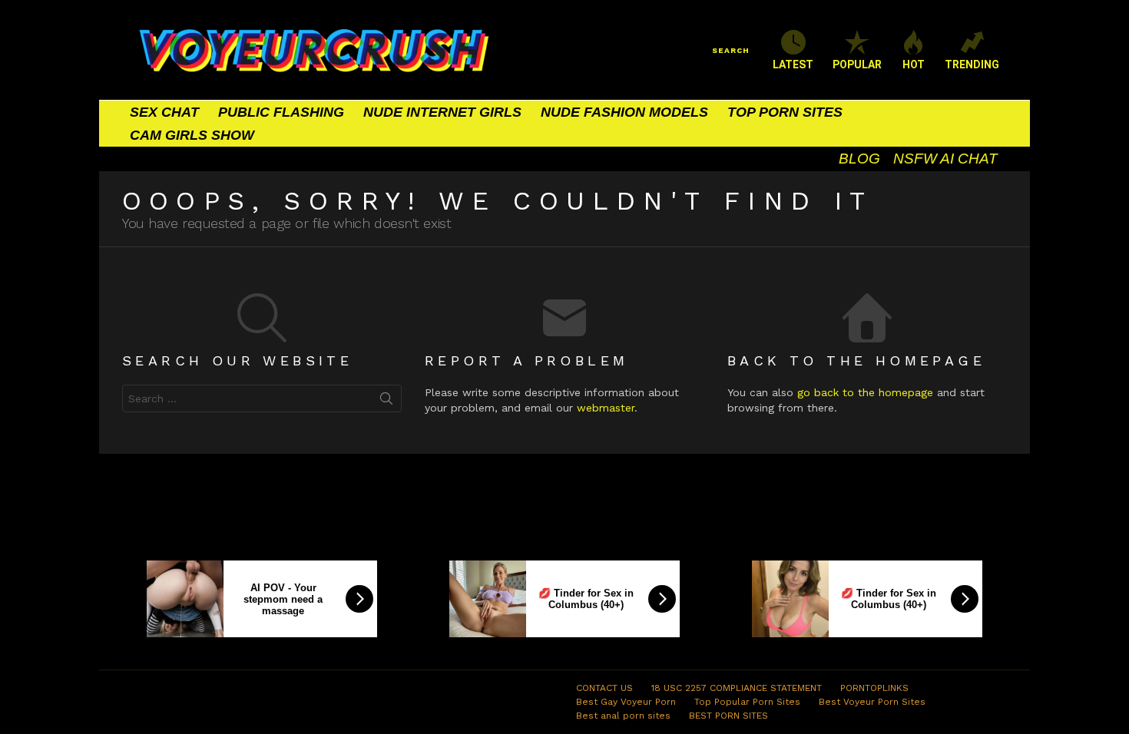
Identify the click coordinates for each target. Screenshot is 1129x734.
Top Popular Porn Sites (747, 701)
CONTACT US (604, 688)
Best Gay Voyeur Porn (626, 701)
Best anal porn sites (623, 715)
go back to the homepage (865, 392)
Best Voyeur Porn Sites (872, 701)
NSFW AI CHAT (945, 158)
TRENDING (972, 64)
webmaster (605, 408)
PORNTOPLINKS (874, 688)
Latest (793, 64)
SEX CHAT (164, 112)
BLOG (859, 158)
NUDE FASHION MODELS (624, 112)
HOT (913, 64)
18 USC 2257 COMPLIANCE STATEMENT (736, 688)
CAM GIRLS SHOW (192, 135)
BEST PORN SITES (728, 715)
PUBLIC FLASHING (281, 112)
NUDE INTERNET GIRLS (442, 112)
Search (386, 401)
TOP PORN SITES (785, 112)
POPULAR (857, 64)
